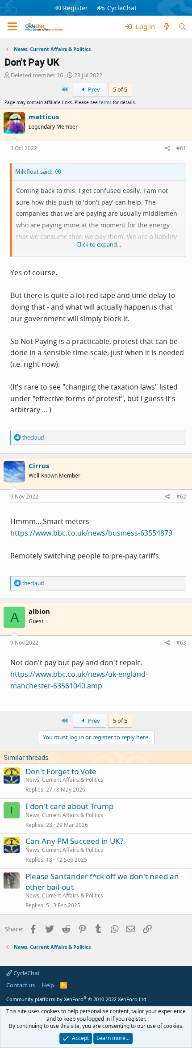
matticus (44, 116)
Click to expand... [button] (98, 244)
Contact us (20, 985)
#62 (181, 496)
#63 (181, 642)
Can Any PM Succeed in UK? (74, 841)
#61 (181, 148)
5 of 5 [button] (120, 89)
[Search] (182, 26)
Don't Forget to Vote (60, 771)
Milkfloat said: (33, 172)
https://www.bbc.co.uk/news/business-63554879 (91, 533)
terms (105, 102)
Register (75, 8)
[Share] (167, 148)
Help (48, 985)
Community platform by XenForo (77, 999)
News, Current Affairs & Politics (64, 780)
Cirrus (39, 465)
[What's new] (166, 26)
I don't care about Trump (69, 806)
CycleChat (122, 8)
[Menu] (12, 27)
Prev (93, 89)
